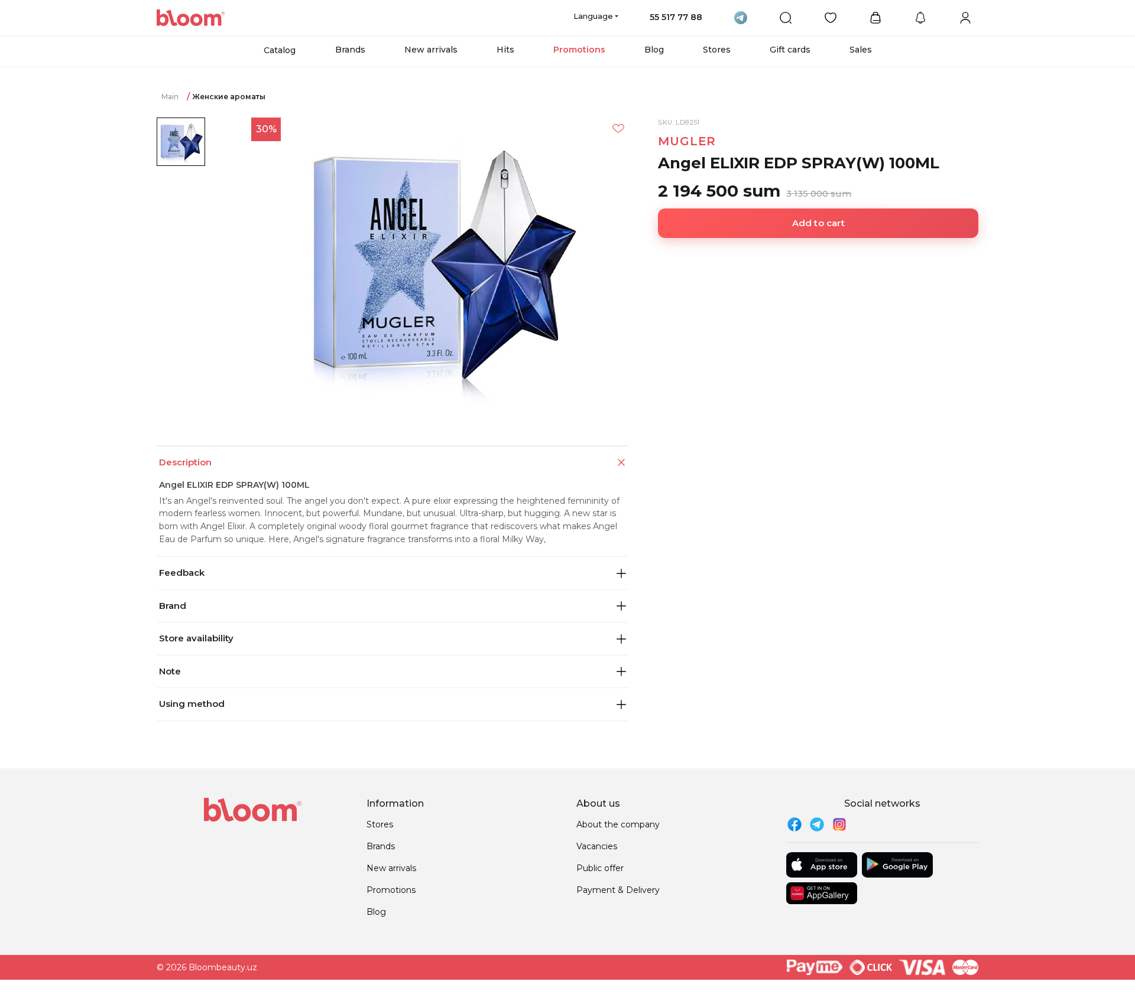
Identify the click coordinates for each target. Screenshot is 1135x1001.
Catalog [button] (280, 50)
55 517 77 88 (676, 17)
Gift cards (790, 49)
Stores (717, 49)
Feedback (182, 572)
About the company (618, 824)
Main (170, 96)
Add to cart (818, 223)
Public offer (600, 868)
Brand (172, 605)
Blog (654, 49)
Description (185, 462)
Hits (505, 49)
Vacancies (596, 846)
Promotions (579, 49)
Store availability (196, 638)
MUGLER (687, 141)
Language (593, 16)
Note (170, 671)
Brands (350, 49)
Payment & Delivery (618, 890)
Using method (192, 703)
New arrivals (431, 49)
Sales (860, 49)
